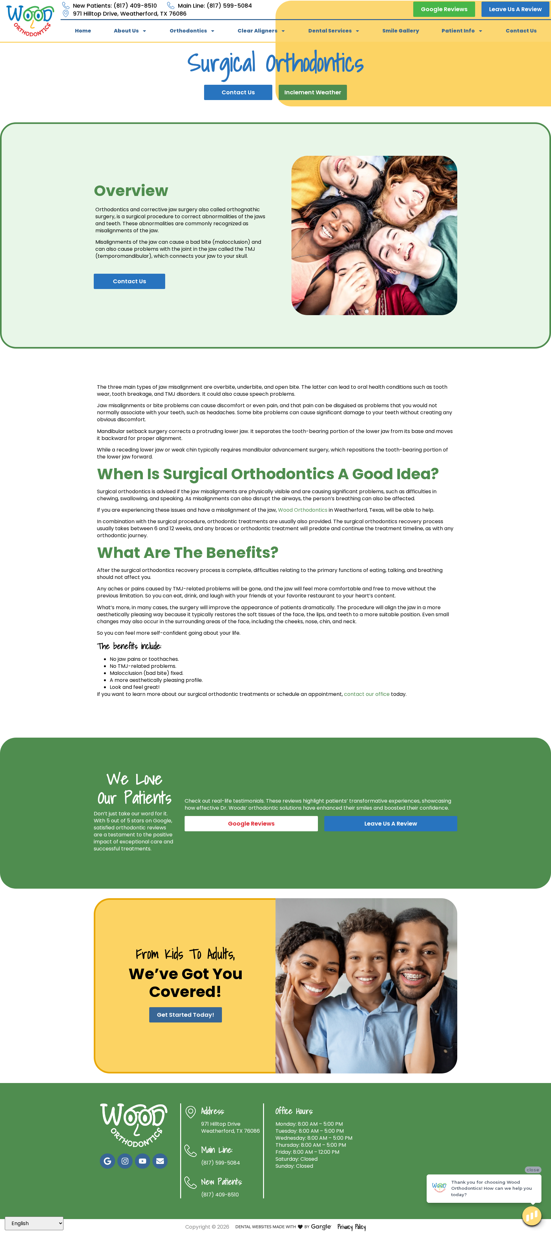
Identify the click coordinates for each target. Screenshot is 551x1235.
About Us (126, 30)
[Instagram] (125, 1161)
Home (83, 30)
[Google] (107, 1161)
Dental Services (330, 30)
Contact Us (521, 30)
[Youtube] (142, 1161)
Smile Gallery (400, 30)
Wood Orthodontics (302, 510)
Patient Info (458, 30)
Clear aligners (257, 30)
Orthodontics (188, 30)
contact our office (367, 694)
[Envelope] (160, 1161)
